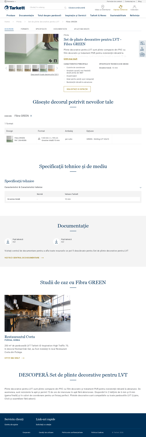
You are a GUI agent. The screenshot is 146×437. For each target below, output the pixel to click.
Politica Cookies (97, 432)
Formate (25, 29)
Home (7, 22)
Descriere (9, 29)
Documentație (60, 29)
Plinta (19, 22)
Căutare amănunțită (77, 8)
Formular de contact (114, 1)
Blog (139, 1)
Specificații (41, 29)
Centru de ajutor (11, 424)
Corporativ (26, 432)
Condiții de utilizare (46, 432)
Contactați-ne (130, 1)
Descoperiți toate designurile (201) (45, 75)
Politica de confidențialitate (72, 432)
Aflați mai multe (81, 29)
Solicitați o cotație (43, 424)
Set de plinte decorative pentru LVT (43, 22)
